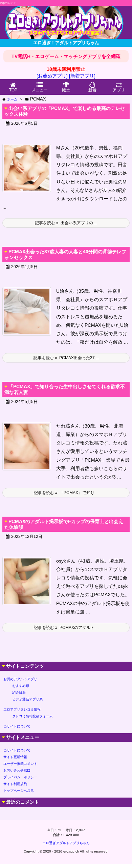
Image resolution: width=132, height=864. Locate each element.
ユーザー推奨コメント (20, 764)
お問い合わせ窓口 (16, 770)
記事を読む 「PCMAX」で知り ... (66, 492)
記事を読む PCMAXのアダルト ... (66, 627)
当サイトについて (16, 726)
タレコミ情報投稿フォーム (32, 716)
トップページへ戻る (18, 791)
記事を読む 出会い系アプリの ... (66, 223)
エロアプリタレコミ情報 (22, 709)
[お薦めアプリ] (52, 76)
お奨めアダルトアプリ (20, 679)
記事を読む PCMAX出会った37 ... (66, 357)
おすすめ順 (20, 686)
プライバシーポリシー (20, 777)
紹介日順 (19, 692)
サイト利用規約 (15, 784)
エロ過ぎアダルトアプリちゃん (66, 843)
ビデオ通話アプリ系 (27, 699)
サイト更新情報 (15, 757)
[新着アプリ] (82, 76)
